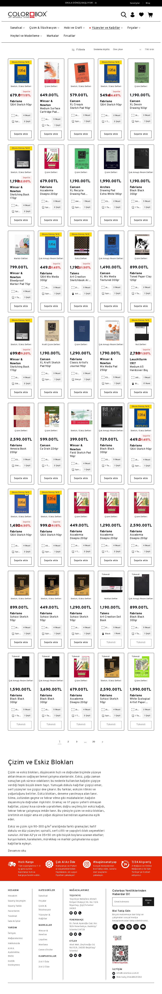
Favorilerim (14, 911)
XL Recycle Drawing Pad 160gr (77, 192)
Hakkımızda (14, 943)
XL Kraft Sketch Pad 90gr (50, 364)
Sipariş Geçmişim (17, 901)
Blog (148, 3)
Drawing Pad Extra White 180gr (111, 192)
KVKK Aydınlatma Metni (13, 952)
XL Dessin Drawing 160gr (138, 106)
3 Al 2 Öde (44, 966)
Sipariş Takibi (15, 906)
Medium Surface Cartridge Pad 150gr (50, 110)
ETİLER (73, 940)
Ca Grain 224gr (49, 448)
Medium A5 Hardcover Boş (139, 368)
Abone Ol (148, 901)
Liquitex (43, 939)
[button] (123, 14)
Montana (43, 944)
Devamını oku (17, 851)
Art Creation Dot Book (110, 618)
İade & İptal (14, 921)
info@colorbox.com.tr (127, 973)
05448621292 (134, 977)
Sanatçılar (135, 3)
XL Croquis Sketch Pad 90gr (80, 106)
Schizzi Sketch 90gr (19, 618)
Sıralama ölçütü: (102, 49)
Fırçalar (42, 901)
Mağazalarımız (15, 938)
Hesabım (12, 896)
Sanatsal (43, 896)
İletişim (12, 933)
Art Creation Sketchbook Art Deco (80, 279)
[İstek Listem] (141, 14)
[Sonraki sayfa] (102, 741)
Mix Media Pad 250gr (108, 368)
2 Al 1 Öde (44, 961)
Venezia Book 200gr (18, 450)
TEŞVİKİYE (75, 895)
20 (93, 741)
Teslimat (12, 916)
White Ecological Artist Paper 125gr (140, 701)
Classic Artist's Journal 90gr (79, 364)
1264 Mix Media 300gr (49, 278)
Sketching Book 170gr (19, 196)
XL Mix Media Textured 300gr (109, 278)
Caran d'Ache (46, 949)
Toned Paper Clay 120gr (141, 278)
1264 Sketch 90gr (21, 104)
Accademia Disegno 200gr (49, 192)
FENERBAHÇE (76, 919)
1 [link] (59, 741)
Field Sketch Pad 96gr (80, 454)
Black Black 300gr (137, 192)
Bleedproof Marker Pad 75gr (20, 282)
